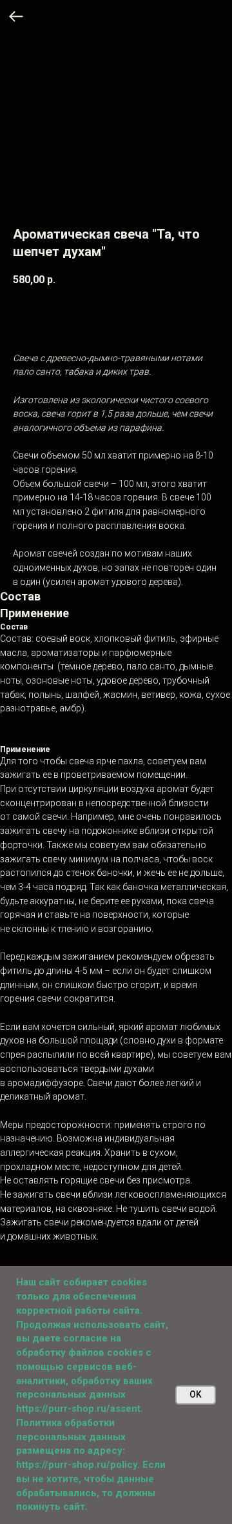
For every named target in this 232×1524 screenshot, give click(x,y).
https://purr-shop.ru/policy (76, 1464)
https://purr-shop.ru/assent (78, 1408)
